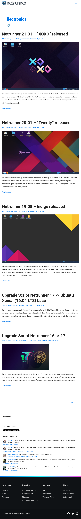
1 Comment (6, 39)
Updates (21, 305)
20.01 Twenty (18, 127)
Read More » (6, 108)
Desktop (5, 490)
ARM (4, 494)
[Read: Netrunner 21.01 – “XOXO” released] (40, 66)
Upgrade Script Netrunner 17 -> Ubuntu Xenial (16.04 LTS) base (38, 298)
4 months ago (33, 456)
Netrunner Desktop (29, 490)
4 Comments (6, 340)
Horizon (15, 305)
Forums (45, 490)
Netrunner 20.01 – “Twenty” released (36, 123)
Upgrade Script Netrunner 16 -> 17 (33, 336)
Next (73, 402)
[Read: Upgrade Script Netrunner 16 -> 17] (25, 357)
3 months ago (14, 444)
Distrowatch (67, 497)
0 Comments (6, 305)
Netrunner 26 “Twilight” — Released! (13, 451)
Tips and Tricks (48, 497)
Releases (5, 497)
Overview (5, 470)
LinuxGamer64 (12, 459)
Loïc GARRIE (11, 467)
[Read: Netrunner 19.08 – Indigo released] (40, 238)
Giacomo (10, 440)
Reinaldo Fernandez (13, 454)
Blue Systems (68, 494)
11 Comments (7, 211)
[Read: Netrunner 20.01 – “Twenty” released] (40, 152)
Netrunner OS (68, 490)
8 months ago (14, 470)
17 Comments (7, 127)
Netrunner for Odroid (30, 500)
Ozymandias (23, 340)
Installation (46, 494)
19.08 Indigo (17, 211)
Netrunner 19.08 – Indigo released (33, 207)
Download (6, 444)
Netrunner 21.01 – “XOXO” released (35, 34)
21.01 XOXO (16, 39)
